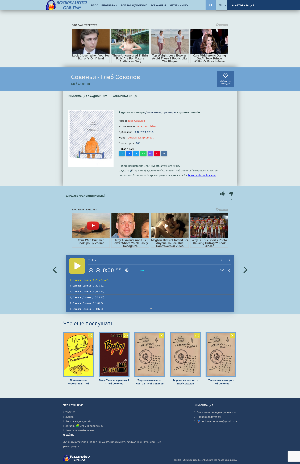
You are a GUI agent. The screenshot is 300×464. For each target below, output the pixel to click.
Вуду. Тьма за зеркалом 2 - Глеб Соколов (114, 381)
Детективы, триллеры (160, 112)
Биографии (109, 5)
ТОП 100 (70, 412)
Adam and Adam (146, 126)
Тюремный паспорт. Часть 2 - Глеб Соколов (150, 381)
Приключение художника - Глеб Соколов (78, 381)
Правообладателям (209, 416)
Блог (94, 5)
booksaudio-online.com (202, 175)
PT (157, 153)
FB (129, 153)
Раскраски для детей (78, 421)
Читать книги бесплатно (80, 430)
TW (135, 153)
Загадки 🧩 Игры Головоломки (84, 425)
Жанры (69, 416)
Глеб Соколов (136, 120)
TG (121, 153)
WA (143, 153)
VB (150, 153)
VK (164, 153)
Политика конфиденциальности (216, 412)
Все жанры (158, 5)
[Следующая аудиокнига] (245, 269)
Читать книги (179, 5)
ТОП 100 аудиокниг (134, 5)
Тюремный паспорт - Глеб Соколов (185, 381)
